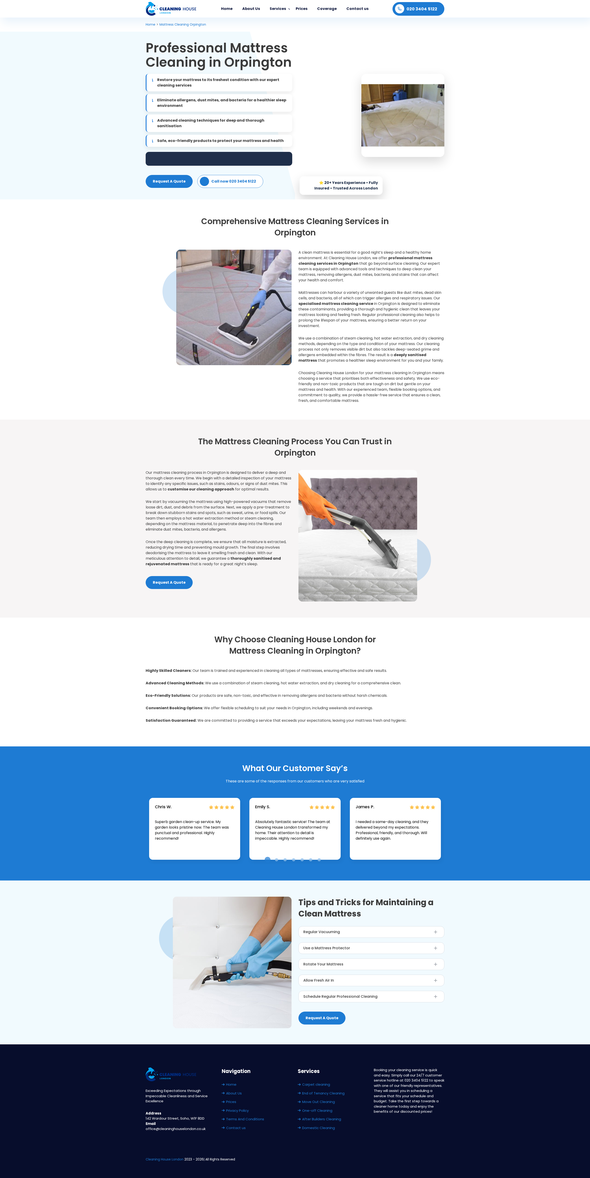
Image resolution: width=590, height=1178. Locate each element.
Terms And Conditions (245, 1119)
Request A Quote (169, 181)
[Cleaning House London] (171, 9)
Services (278, 8)
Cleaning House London (164, 1159)
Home (227, 8)
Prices (301, 8)
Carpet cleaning (316, 1084)
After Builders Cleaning (321, 1119)
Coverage (327, 8)
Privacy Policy (237, 1110)
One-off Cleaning (317, 1110)
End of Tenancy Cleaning (323, 1093)
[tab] (267, 860)
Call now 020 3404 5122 (233, 181)
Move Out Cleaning (318, 1101)
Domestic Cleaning (318, 1127)
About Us (251, 8)
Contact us (357, 8)
